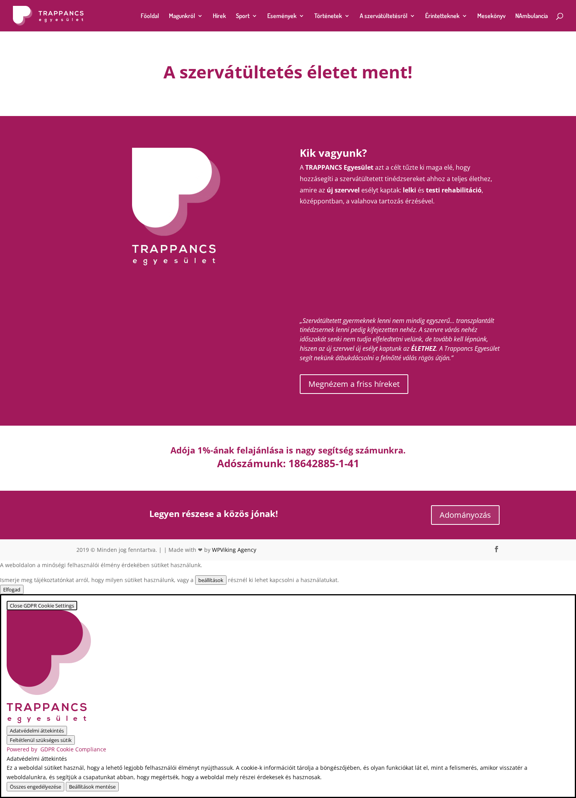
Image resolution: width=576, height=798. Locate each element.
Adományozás (465, 515)
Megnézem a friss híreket (354, 384)
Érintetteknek (442, 16)
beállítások (210, 580)
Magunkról (182, 16)
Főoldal (150, 16)
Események (282, 16)
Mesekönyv (491, 16)
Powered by (56, 749)
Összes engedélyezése (35, 786)
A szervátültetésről (384, 16)
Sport (243, 16)
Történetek (328, 16)
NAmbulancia (531, 16)
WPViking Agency (234, 549)
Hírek (219, 16)
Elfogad (11, 589)
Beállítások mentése (92, 786)
